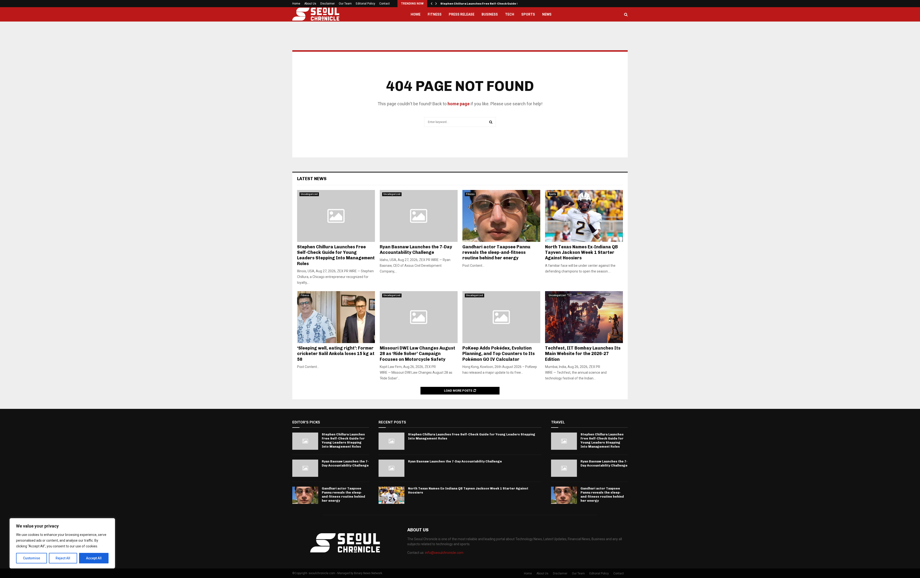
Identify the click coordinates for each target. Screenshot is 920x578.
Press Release (461, 14)
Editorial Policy (365, 3)
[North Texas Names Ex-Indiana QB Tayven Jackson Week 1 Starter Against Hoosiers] (584, 216)
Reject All (63, 558)
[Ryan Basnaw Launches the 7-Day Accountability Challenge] (419, 216)
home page (459, 103)
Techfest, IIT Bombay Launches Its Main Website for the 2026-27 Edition (583, 353)
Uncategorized (309, 194)
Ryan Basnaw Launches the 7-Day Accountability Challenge (416, 249)
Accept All (94, 558)
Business (490, 14)
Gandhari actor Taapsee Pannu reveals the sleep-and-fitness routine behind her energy (496, 252)
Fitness (435, 14)
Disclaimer (327, 3)
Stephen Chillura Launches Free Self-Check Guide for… (482, 3)
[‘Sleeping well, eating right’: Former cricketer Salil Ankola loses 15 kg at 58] (336, 317)
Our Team (345, 3)
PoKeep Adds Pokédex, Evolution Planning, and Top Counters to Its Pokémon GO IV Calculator (498, 353)
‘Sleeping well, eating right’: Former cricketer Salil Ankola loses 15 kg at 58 (335, 353)
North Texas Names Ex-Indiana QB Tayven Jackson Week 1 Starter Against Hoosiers (581, 252)
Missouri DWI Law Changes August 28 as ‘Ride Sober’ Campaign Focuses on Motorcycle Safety (417, 353)
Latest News (312, 178)
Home (296, 3)
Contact (384, 3)
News (547, 14)
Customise (31, 558)
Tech (509, 14)
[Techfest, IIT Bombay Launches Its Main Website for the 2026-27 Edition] (584, 317)
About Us (310, 3)
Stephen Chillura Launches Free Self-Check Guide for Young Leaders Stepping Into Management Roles (336, 255)
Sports (528, 14)
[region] (62, 543)
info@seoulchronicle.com (444, 553)
